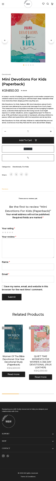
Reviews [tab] (5, 189)
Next (51, 40)
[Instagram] (3, 456)
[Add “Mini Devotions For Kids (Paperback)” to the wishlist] (28, 149)
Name (6, 262)
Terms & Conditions (28, 476)
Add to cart (25, 140)
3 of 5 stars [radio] (8, 232)
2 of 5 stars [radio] (5, 232)
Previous (5, 40)
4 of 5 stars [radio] (10, 232)
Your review (9, 237)
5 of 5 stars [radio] (12, 232)
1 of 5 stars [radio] (3, 232)
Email (5, 274)
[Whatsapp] (8, 456)
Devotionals (6, 74)
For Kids (25, 167)
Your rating (8, 228)
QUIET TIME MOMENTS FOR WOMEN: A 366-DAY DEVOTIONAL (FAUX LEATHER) (41, 362)
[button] (28, 157)
